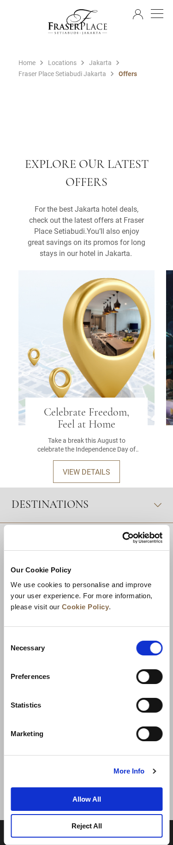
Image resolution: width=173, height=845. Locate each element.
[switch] (149, 676)
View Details (86, 471)
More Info (129, 771)
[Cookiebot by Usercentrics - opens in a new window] (123, 538)
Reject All (87, 826)
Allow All (86, 799)
